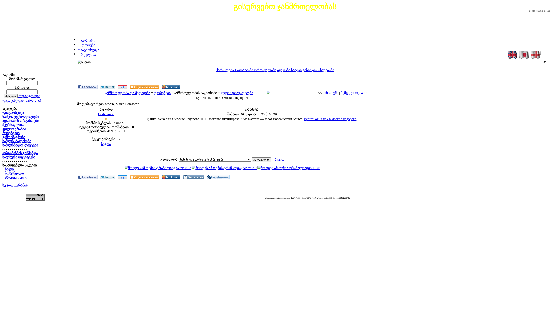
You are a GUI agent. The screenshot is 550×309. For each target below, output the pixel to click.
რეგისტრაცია (29, 96)
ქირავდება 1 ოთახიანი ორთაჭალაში (246, 70)
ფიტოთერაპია (14, 129)
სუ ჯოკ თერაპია (15, 185)
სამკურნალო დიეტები (20, 145)
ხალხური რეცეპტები (18, 157)
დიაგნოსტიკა (88, 50)
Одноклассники (146, 87)
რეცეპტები (11, 133)
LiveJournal (220, 177)
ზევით (106, 144)
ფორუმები (162, 93)
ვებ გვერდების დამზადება (337, 198)
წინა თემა (330, 93)
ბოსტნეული (14, 173)
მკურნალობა (13, 125)
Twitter (109, 87)
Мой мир (172, 87)
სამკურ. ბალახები (16, 141)
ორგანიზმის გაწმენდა (20, 153)
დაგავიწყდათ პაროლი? (21, 100)
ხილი (9, 169)
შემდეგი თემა (352, 93)
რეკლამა (88, 54)
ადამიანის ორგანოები (20, 121)
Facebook (89, 87)
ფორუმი (88, 45)
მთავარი (88, 40)
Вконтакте (195, 177)
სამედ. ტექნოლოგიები (20, 116)
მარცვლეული (16, 177)
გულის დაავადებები (236, 93)
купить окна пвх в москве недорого (330, 119)
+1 (122, 87)
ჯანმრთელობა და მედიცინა (127, 93)
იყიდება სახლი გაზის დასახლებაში (305, 70)
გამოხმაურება (13, 137)
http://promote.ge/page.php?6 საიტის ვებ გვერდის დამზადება (294, 198)
